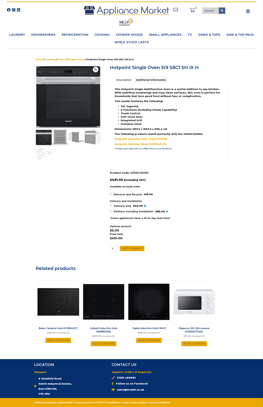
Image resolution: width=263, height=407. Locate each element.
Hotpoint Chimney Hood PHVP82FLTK (141, 144)
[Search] (222, 10)
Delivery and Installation (126, 201)
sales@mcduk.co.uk (130, 389)
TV (190, 35)
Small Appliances (165, 35)
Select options (58, 340)
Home (39, 59)
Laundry (17, 35)
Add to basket (132, 248)
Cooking (102, 35)
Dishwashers (43, 35)
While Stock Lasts (131, 42)
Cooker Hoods (129, 35)
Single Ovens (76, 59)
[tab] (124, 80)
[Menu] (248, 11)
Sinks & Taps (209, 35)
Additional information (151, 79)
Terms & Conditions (159, 402)
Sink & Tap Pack (240, 35)
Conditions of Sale (117, 402)
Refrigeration (75, 35)
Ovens (62, 59)
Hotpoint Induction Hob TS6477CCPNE (141, 139)
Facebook (167, 149)
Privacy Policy (138, 402)
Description (124, 79)
